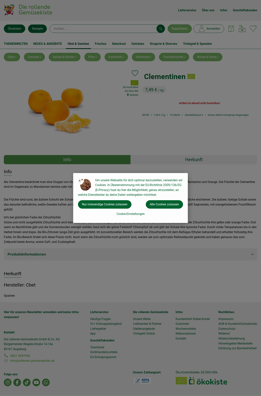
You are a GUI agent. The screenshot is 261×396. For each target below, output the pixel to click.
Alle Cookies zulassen (164, 204)
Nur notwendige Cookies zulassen (104, 204)
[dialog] (130, 198)
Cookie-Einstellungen (131, 214)
